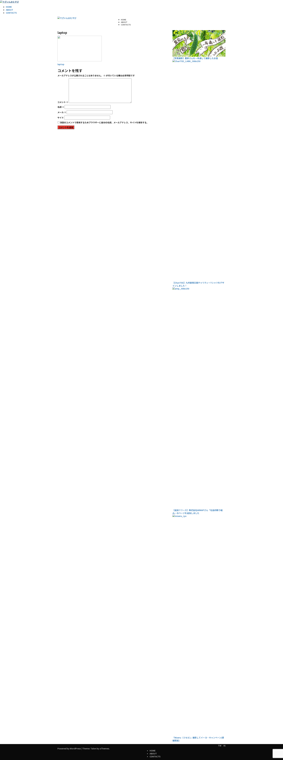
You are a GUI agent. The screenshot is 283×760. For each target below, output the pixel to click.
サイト (60, 117)
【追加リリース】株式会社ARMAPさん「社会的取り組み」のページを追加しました (197, 512)
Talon (93, 748)
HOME (9, 6)
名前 (60, 106)
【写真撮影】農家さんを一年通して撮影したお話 (195, 58)
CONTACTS (11, 12)
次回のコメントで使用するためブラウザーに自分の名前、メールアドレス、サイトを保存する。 (104, 122)
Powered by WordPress (69, 748)
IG (224, 745)
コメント (62, 102)
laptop (60, 64)
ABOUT (9, 9)
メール (61, 112)
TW (219, 745)
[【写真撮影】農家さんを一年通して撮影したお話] (199, 43)
